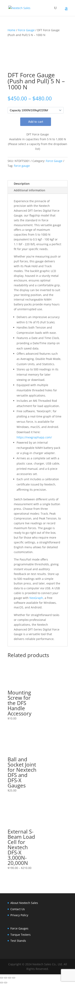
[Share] (9, 977)
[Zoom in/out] (1, 977)
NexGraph (36, 598)
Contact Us (17, 909)
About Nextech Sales (24, 903)
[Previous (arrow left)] (1, 982)
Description (22, 183)
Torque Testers (20, 935)
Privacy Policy (19, 915)
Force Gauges (19, 928)
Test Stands (18, 941)
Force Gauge (26, 30)
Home (11, 30)
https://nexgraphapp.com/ (34, 437)
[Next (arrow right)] (5, 982)
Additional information (29, 190)
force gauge (22, 166)
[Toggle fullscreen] (5, 977)
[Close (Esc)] (13, 977)
